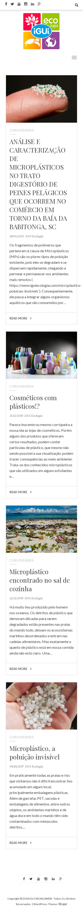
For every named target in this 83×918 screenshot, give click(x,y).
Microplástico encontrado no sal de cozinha (39, 580)
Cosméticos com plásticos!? (33, 401)
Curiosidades (21, 130)
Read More (18, 318)
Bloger (63, 904)
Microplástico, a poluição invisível (34, 752)
